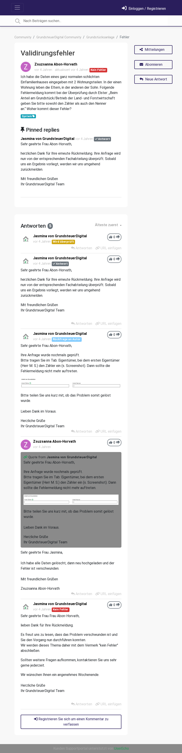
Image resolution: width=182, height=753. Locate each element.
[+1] (110, 237)
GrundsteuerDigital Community (58, 37)
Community (22, 37)
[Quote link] (26, 457)
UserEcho (121, 748)
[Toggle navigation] (17, 7)
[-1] (118, 237)
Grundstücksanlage (100, 37)
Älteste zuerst (107, 225)
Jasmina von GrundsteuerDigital (47, 139)
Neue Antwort (155, 79)
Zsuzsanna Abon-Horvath (55, 64)
